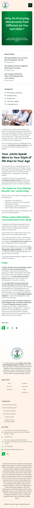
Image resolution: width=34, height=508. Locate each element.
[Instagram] (7, 454)
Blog (13, 38)
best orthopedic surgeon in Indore (16, 249)
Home (9, 38)
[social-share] (3, 328)
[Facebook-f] (3, 454)
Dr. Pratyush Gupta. (13, 504)
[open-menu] (30, 5)
